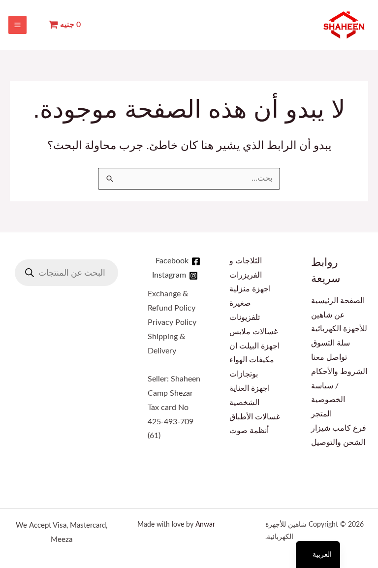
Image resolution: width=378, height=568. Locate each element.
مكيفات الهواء (251, 360)
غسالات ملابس (253, 332)
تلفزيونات (244, 317)
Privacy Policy (172, 322)
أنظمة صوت (249, 431)
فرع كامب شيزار (338, 428)
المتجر (321, 414)
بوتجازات (243, 374)
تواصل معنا (329, 357)
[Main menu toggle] (17, 25)
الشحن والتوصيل (338, 442)
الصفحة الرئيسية (338, 301)
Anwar (205, 524)
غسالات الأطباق (254, 417)
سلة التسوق (330, 343)
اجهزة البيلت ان (254, 346)
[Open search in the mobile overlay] (66, 272)
